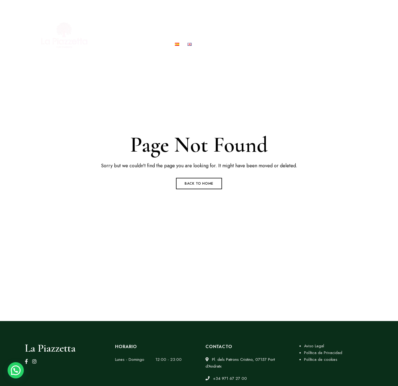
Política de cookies (320, 359)
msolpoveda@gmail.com (341, 7)
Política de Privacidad (323, 353)
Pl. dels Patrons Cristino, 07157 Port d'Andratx (78, 7)
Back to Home (199, 183)
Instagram (34, 361)
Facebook (26, 361)
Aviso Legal (314, 346)
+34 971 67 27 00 (292, 7)
